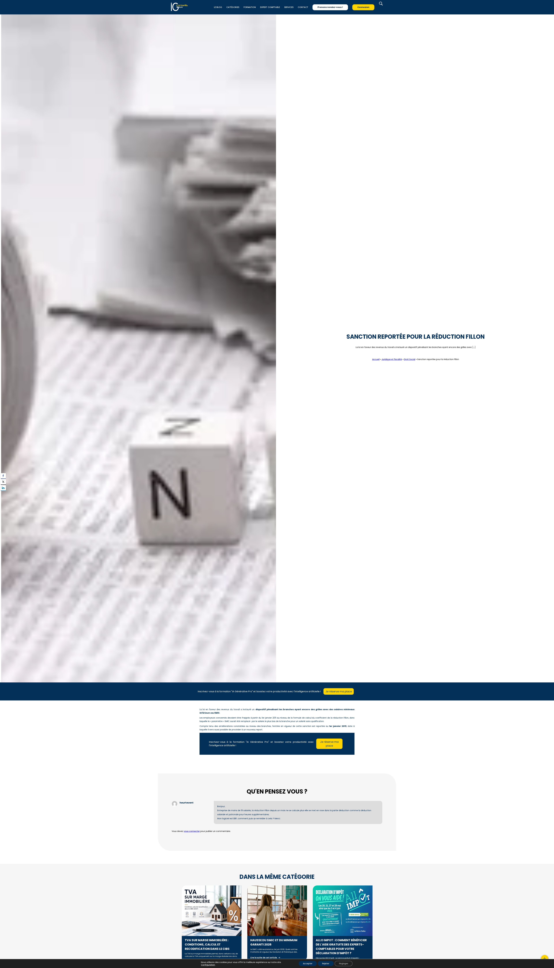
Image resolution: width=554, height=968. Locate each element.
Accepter (307, 963)
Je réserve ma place (338, 691)
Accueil (376, 359)
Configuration (208, 965)
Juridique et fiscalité (392, 359)
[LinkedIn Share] (3, 487)
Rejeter (325, 963)
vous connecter (192, 831)
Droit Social (416, 353)
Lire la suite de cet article (263, 957)
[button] (3, 493)
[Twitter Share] (3, 481)
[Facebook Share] (3, 475)
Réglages (343, 963)
